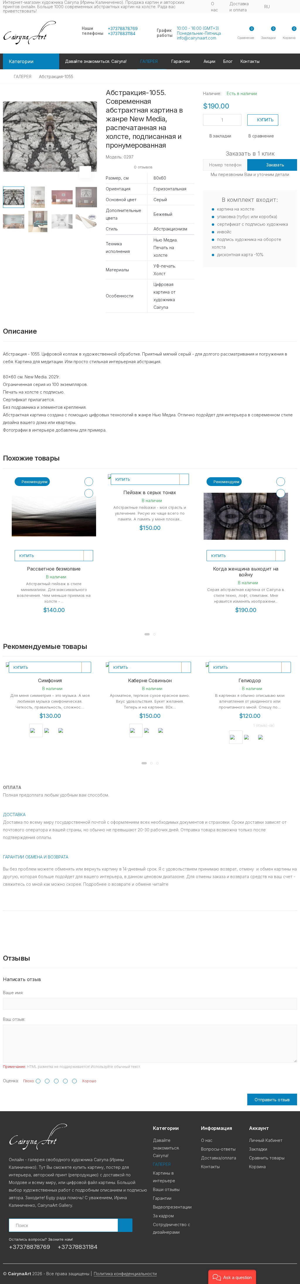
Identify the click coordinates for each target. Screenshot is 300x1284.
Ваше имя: (13, 992)
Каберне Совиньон (150, 680)
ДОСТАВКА (14, 814)
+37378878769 (123, 28)
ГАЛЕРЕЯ (22, 76)
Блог (227, 61)
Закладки (258, 1149)
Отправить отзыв (272, 1099)
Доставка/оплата (218, 1157)
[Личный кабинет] (292, 7)
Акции (209, 61)
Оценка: (11, 1080)
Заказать (275, 164)
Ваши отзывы (166, 1189)
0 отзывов (143, 167)
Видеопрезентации (172, 1206)
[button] (289, 33)
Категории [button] (21, 61)
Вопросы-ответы (218, 1149)
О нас (214, 6)
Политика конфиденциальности (125, 1273)
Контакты (250, 61)
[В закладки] (88, 481)
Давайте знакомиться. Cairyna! (96, 61)
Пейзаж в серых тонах (149, 492)
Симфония (50, 680)
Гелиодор (249, 680)
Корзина (257, 1166)
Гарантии (180, 61)
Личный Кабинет (265, 1140)
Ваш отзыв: (14, 1019)
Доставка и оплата (239, 6)
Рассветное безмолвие (54, 569)
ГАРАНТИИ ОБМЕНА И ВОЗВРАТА (35, 856)
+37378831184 (121, 33)
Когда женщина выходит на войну (245, 572)
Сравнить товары (266, 1157)
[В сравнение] (88, 493)
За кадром (163, 1215)
